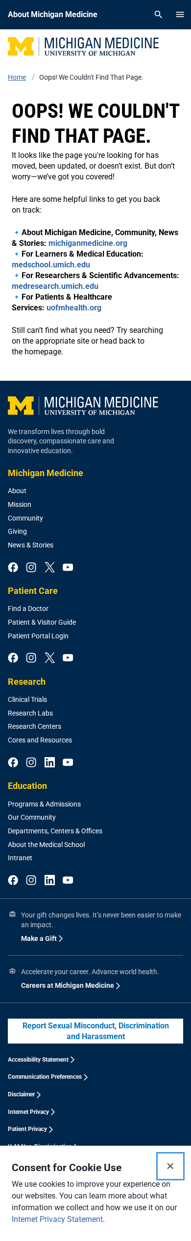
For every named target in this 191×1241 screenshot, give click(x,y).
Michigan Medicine (45, 473)
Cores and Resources (40, 740)
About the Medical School (46, 845)
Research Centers (34, 726)
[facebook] (13, 568)
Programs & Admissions (44, 804)
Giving (17, 531)
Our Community (32, 817)
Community (25, 518)
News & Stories (30, 545)
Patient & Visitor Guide (42, 622)
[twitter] (50, 568)
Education (27, 786)
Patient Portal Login (38, 636)
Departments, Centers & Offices (55, 831)
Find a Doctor (28, 608)
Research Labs (30, 713)
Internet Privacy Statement (57, 1219)
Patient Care (33, 591)
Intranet (20, 858)
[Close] (170, 1166)
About (17, 491)
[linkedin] (50, 763)
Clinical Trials (27, 699)
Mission (19, 504)
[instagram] (31, 568)
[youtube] (68, 568)
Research (27, 681)
